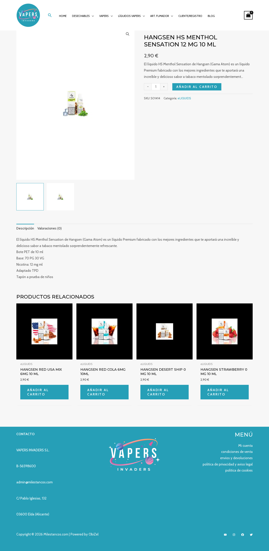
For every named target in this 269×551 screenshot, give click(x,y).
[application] (92, 16)
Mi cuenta (245, 446)
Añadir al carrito (196, 87)
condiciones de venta (237, 452)
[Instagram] (234, 534)
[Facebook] (242, 534)
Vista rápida (44, 356)
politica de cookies (239, 470)
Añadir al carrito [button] (38, 392)
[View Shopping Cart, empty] (248, 15)
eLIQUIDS (184, 98)
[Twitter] (251, 534)
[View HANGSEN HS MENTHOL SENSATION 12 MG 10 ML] (30, 196)
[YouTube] (225, 534)
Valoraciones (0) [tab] (49, 228)
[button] (49, 15)
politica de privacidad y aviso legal (228, 464)
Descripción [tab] (25, 228)
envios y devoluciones (236, 458)
